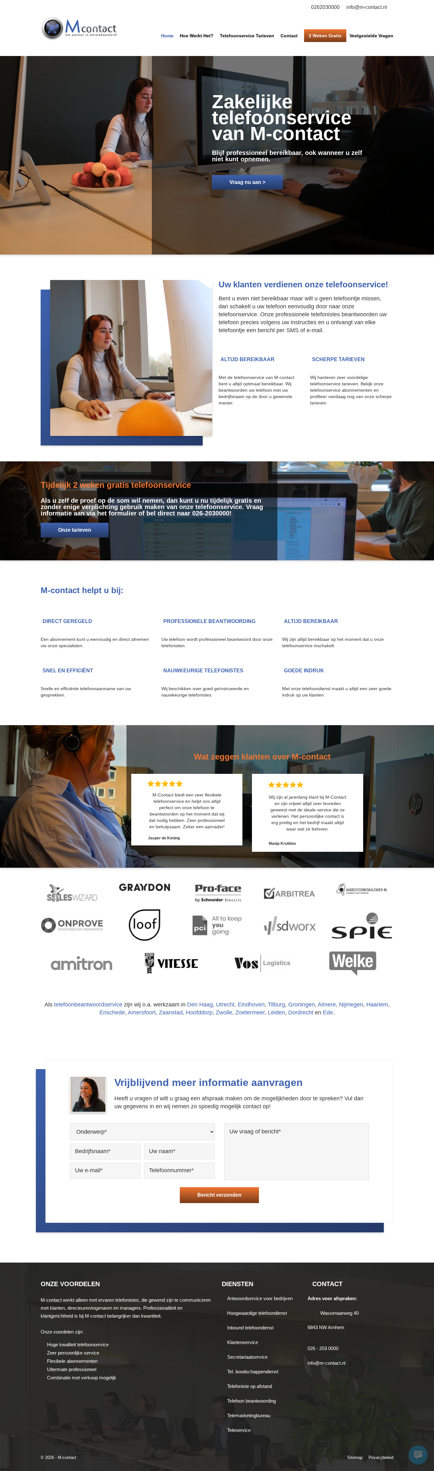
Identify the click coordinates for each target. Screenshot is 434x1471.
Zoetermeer (250, 1012)
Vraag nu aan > (247, 182)
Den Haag (200, 1004)
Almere (327, 1004)
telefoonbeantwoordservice (88, 1004)
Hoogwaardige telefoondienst (257, 1313)
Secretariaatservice (247, 1357)
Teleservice (239, 1430)
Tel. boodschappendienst (252, 1371)
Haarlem (377, 1004)
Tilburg (276, 1004)
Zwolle (224, 1012)
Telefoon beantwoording (251, 1401)
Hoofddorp (199, 1012)
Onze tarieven (74, 530)
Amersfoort (142, 1012)
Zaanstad (171, 1012)
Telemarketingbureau (248, 1415)
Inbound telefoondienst (250, 1327)
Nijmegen (351, 1004)
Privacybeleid (381, 1457)
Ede (328, 1012)
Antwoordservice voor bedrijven (260, 1298)
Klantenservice (242, 1342)
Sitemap (355, 1457)
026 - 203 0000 (323, 1348)
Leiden (276, 1012)
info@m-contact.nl (366, 7)
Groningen (301, 1004)
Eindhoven (251, 1004)
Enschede (112, 1012)
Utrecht (225, 1004)
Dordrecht (300, 1012)
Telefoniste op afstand (249, 1386)
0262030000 (325, 7)
